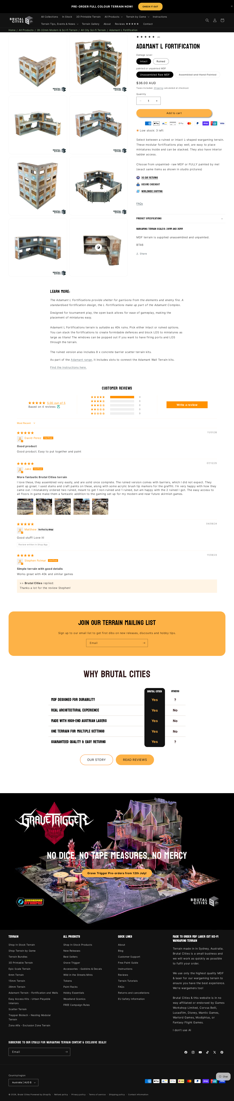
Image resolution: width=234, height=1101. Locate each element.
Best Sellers (70, 956)
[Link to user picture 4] (81, 506)
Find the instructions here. (68, 367)
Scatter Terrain (18, 1009)
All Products (26, 30)
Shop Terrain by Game (22, 950)
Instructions (125, 968)
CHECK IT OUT (150, 6)
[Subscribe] (144, 643)
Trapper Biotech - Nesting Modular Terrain (30, 1017)
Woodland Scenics (74, 998)
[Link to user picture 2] (44, 506)
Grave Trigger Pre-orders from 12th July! (117, 873)
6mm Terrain (16, 974)
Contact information (138, 1094)
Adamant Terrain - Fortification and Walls (33, 992)
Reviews (123, 974)
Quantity (141, 94)
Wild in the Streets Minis (78, 974)
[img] (25, 433)
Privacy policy (78, 1094)
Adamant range (81, 359)
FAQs (139, 203)
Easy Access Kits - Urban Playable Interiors (29, 1001)
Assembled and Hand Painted (199, 75)
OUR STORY (96, 760)
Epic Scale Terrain (19, 968)
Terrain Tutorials (128, 980)
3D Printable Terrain (21, 962)
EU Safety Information (131, 998)
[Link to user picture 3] (62, 506)
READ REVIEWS (135, 760)
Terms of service (97, 1094)
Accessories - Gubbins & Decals (82, 968)
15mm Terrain (17, 980)
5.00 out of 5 (56, 403)
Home (12, 30)
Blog (120, 950)
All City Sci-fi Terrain (93, 30)
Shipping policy (117, 1094)
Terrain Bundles (18, 956)
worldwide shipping (152, 191)
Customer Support (129, 956)
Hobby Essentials (73, 992)
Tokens (67, 980)
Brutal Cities (24, 1094)
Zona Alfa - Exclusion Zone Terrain (29, 1025)
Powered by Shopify (40, 1094)
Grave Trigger (71, 962)
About (121, 944)
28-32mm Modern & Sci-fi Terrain (57, 30)
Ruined (161, 61)
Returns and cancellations (133, 992)
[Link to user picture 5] (100, 506)
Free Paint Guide (128, 962)
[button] (113, 16)
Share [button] (143, 253)
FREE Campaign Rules (76, 1004)
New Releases (71, 950)
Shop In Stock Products (77, 944)
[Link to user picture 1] (25, 506)
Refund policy (61, 1094)
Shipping (158, 88)
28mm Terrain (17, 986)
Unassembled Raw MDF (155, 74)
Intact (143, 61)
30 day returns (149, 177)
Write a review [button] (187, 404)
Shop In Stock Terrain (22, 944)
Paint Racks (70, 986)
